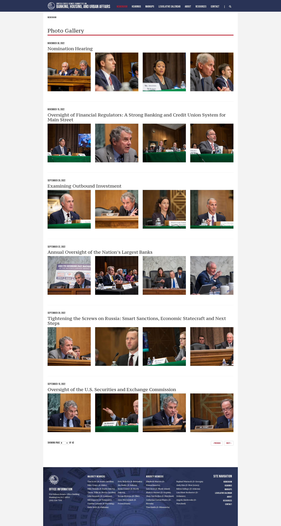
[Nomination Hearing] (69, 72)
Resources (201, 6)
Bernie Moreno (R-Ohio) (128, 496)
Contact (215, 6)
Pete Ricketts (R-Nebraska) (130, 481)
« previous (217, 443)
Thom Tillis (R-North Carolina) (102, 492)
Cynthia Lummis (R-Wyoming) (101, 503)
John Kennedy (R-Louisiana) (100, 496)
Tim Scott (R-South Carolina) (101, 481)
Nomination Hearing (70, 49)
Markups (228, 489)
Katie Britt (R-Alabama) (98, 507)
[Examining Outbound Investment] (69, 209)
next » (228, 443)
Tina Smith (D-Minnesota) (158, 507)
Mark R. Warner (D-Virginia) (158, 492)
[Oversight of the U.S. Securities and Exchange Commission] (69, 412)
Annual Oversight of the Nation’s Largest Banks (100, 252)
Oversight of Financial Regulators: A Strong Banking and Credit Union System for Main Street (137, 117)
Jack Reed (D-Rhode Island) (158, 489)
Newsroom (122, 6)
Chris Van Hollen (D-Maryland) (160, 496)
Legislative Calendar (169, 6)
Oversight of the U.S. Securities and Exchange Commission (112, 389)
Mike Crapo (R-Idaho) (97, 485)
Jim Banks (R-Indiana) (127, 485)
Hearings (136, 6)
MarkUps (149, 6)
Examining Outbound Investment (84, 186)
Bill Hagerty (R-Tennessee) (100, 500)
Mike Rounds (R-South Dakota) (101, 489)
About (188, 6)
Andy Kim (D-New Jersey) (187, 485)
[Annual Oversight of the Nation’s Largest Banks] (69, 275)
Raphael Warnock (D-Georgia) (189, 481)
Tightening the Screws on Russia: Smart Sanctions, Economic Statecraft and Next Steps (137, 320)
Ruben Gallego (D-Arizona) (188, 489)
